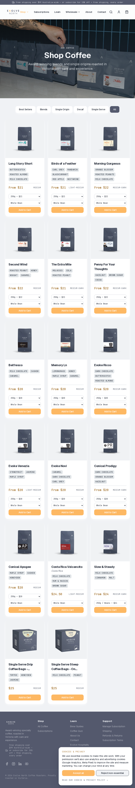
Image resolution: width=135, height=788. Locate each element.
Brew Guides (76, 726)
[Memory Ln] (67, 369)
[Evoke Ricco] (110, 369)
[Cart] (127, 12)
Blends (43, 109)
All (114, 109)
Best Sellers (25, 109)
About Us (75, 735)
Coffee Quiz (76, 731)
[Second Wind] (24, 268)
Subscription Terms (113, 740)
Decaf (80, 109)
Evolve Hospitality (79, 744)
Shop (23, 12)
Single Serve (98, 109)
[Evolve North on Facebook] (7, 763)
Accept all (78, 773)
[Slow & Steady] (110, 569)
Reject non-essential (112, 773)
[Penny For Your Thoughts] (110, 268)
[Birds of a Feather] (67, 167)
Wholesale (71, 12)
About (88, 12)
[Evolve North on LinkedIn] (20, 763)
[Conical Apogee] (24, 569)
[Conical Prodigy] (110, 470)
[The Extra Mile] (67, 268)
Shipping (107, 731)
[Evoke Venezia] (24, 470)
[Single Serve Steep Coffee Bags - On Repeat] (67, 662)
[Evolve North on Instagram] (13, 763)
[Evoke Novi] (67, 470)
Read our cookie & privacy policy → (85, 780)
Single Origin (62, 109)
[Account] (119, 12)
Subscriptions (41, 12)
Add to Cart (25, 209)
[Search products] (111, 12)
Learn (57, 12)
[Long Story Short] (24, 167)
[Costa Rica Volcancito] (67, 569)
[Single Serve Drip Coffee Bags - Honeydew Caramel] (24, 662)
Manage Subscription (114, 726)
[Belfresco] (24, 369)
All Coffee (43, 726)
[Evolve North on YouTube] (26, 763)
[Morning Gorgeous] (110, 167)
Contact (101, 12)
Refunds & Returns (112, 735)
